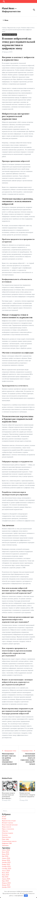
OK (26, 895)
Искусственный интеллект (10, 825)
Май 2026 (5, 856)
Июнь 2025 (5, 875)
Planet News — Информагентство (11, 10)
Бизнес (4, 816)
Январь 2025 (6, 885)
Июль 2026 (5, 852)
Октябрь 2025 (6, 866)
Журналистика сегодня (13, 27)
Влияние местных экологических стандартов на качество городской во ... (27, 795)
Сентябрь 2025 (6, 868)
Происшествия (6, 837)
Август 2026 (6, 850)
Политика (5, 835)
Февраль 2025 (6, 883)
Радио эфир (5, 839)
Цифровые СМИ (7, 843)
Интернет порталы (7, 823)
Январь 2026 (6, 860)
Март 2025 (5, 881)
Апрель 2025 (6, 879)
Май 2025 (5, 877)
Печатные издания (7, 833)
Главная (4, 27)
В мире (4, 818)
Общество (5, 831)
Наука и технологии (8, 829)
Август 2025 (6, 870)
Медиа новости (6, 827)
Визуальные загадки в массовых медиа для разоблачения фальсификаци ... (8, 795)
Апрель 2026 (6, 858)
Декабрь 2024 (6, 887)
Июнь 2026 (5, 854)
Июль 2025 (5, 872)
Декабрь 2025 (6, 862)
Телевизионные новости (9, 841)
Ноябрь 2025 (6, 864)
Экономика (5, 845)
